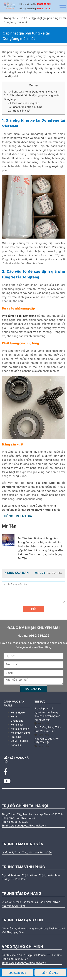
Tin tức (23, 18)
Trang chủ (10, 18)
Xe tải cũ (16, 744)
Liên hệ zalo (50, 972)
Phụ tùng (16, 736)
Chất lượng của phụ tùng (25, 106)
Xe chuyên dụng (20, 732)
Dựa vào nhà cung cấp (23, 103)
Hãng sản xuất (19, 110)
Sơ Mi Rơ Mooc (19, 740)
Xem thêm (43, 723)
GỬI (33, 609)
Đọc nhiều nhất (54, 573)
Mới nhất (40, 573)
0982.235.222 (17, 972)
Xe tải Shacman (20, 728)
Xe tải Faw (17, 724)
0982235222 (43, 4)
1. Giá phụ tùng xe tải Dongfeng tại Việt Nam (31, 91)
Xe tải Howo (18, 712)
